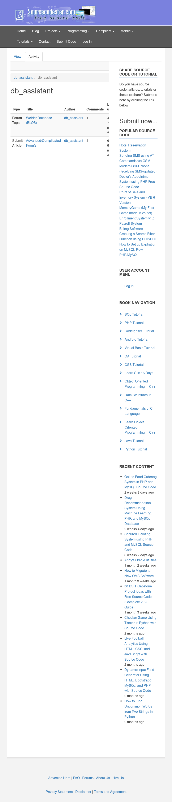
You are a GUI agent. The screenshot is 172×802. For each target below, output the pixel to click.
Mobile (126, 30)
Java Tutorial (134, 440)
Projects (51, 30)
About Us (103, 777)
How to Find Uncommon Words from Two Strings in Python (138, 708)
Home (21, 30)
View (17, 56)
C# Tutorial (133, 356)
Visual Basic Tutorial (140, 347)
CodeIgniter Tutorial (139, 330)
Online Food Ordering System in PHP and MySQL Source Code (140, 482)
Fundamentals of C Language (139, 411)
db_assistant (23, 77)
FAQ (76, 777)
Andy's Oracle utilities (140, 560)
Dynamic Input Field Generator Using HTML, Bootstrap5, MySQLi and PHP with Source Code (139, 680)
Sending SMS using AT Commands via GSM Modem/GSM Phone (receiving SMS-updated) (137, 163)
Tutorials (23, 41)
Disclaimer (83, 791)
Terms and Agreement (110, 791)
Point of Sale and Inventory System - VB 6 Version (137, 197)
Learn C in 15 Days (139, 372)
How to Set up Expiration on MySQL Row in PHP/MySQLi (137, 249)
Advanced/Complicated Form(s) (43, 143)
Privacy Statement (59, 791)
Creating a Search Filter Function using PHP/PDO (138, 236)
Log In (87, 41)
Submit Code (66, 41)
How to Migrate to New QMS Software (139, 573)
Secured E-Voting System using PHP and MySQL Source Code (139, 541)
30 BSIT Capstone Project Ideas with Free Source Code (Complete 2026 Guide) (138, 596)
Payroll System (130, 223)
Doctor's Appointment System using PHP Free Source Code (137, 181)
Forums (88, 777)
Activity (34, 56)
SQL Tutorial (134, 314)
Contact (44, 41)
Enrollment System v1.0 (137, 218)
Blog (35, 30)
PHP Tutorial (134, 322)
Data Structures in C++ (138, 397)
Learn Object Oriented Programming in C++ (140, 427)
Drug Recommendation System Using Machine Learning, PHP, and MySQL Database (138, 510)
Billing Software (131, 228)
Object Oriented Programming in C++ (140, 384)
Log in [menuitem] (129, 285)
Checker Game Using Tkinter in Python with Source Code (140, 622)
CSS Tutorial (134, 364)
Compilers (104, 30)
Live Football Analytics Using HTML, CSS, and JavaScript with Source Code (137, 648)
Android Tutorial (136, 339)
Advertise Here (59, 777)
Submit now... (138, 120)
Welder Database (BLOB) (39, 120)
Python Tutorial (136, 449)
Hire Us (118, 777)
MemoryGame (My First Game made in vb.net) (136, 210)
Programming (77, 30)
